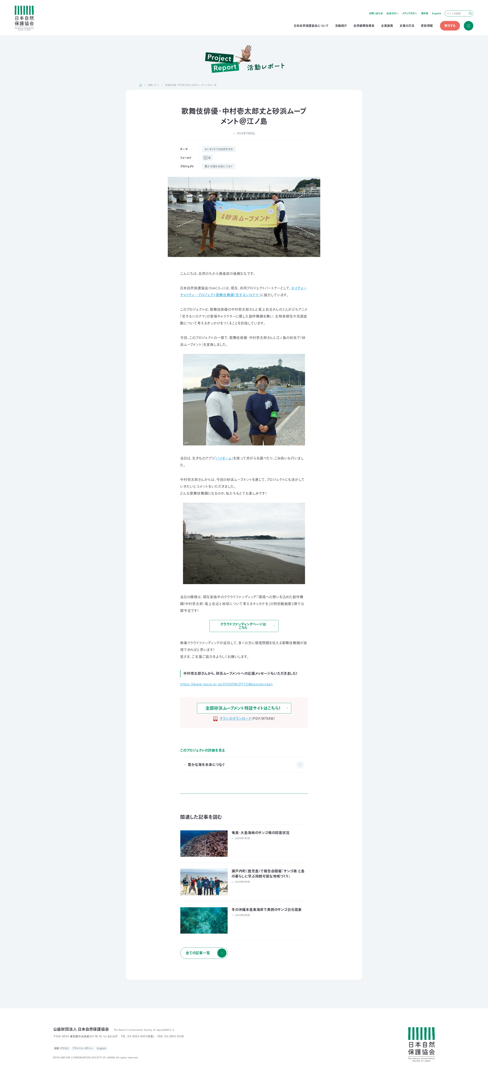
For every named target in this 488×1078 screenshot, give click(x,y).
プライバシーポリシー (82, 1048)
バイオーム (224, 458)
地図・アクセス (61, 1048)
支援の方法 (407, 25)
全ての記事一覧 (198, 953)
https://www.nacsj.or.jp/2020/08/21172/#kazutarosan (226, 684)
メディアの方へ (409, 13)
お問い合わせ (376, 13)
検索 (470, 13)
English (436, 13)
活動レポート (154, 85)
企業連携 (387, 25)
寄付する (450, 25)
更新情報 (427, 25)
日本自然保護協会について (311, 25)
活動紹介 (341, 25)
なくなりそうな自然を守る (219, 149)
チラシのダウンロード (235, 719)
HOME (140, 85)
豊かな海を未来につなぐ (219, 166)
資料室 (424, 13)
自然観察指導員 (364, 25)
